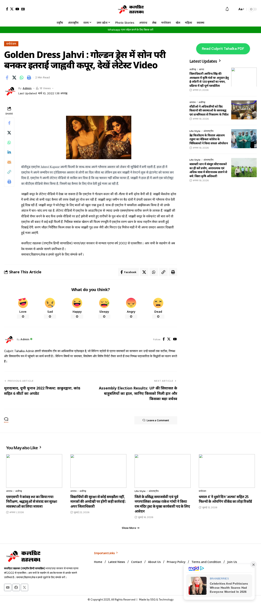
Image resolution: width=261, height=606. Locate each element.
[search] (233, 9)
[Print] (29, 77)
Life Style (194, 131)
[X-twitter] (24, 587)
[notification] (227, 9)
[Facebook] (7, 9)
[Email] (9, 162)
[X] (11, 9)
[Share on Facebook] (7, 77)
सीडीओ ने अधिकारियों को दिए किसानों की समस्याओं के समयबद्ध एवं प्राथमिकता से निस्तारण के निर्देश (208, 110)
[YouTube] (17, 9)
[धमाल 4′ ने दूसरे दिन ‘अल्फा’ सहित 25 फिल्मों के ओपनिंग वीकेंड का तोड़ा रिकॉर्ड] (227, 471)
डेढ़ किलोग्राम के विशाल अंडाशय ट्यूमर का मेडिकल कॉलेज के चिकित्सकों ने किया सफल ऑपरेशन (208, 139)
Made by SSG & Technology (156, 599)
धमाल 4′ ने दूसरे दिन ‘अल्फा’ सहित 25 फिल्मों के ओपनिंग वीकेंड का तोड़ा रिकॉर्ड (225, 499)
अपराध (192, 102)
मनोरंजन (11, 44)
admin (27, 88)
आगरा (201, 69)
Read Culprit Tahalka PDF (223, 48)
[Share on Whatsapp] (21, 77)
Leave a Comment (158, 420)
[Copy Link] (9, 172)
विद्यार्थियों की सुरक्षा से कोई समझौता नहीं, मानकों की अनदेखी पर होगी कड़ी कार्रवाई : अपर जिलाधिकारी (98, 501)
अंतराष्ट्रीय (208, 131)
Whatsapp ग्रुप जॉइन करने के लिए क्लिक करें (130, 29)
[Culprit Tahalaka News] (130, 9)
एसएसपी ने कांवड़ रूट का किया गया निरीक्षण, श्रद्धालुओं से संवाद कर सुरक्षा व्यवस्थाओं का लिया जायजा (31, 501)
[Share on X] (14, 77)
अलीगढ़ (192, 69)
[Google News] (23, 9)
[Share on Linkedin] (9, 152)
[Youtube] (7, 587)
